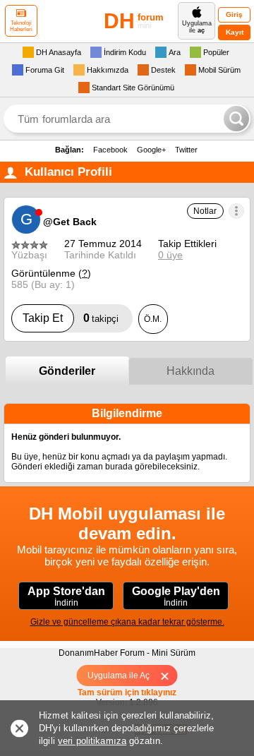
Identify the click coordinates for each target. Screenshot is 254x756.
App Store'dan (66, 596)
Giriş (234, 14)
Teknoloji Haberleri (21, 26)
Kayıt (234, 32)
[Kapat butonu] (170, 675)
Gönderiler (67, 371)
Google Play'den (176, 596)
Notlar (205, 211)
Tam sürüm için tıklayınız (127, 692)
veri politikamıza (92, 741)
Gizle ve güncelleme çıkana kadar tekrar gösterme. (127, 622)
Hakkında (190, 371)
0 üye (170, 254)
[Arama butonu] (236, 118)
